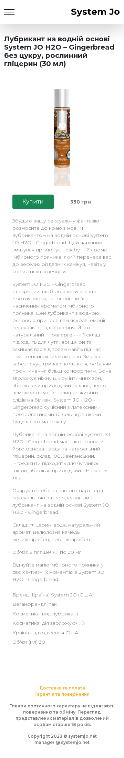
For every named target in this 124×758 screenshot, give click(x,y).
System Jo (95, 11)
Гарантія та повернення (62, 694)
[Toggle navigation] (9, 12)
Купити (33, 201)
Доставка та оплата (62, 687)
